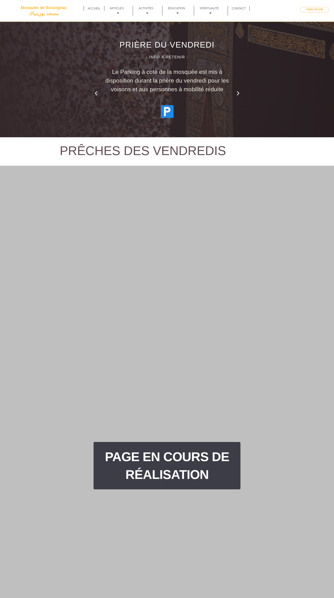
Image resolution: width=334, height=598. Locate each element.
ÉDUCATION (176, 8)
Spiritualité (209, 8)
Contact (239, 8)
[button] (96, 93)
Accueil (94, 8)
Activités (146, 8)
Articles (117, 8)
